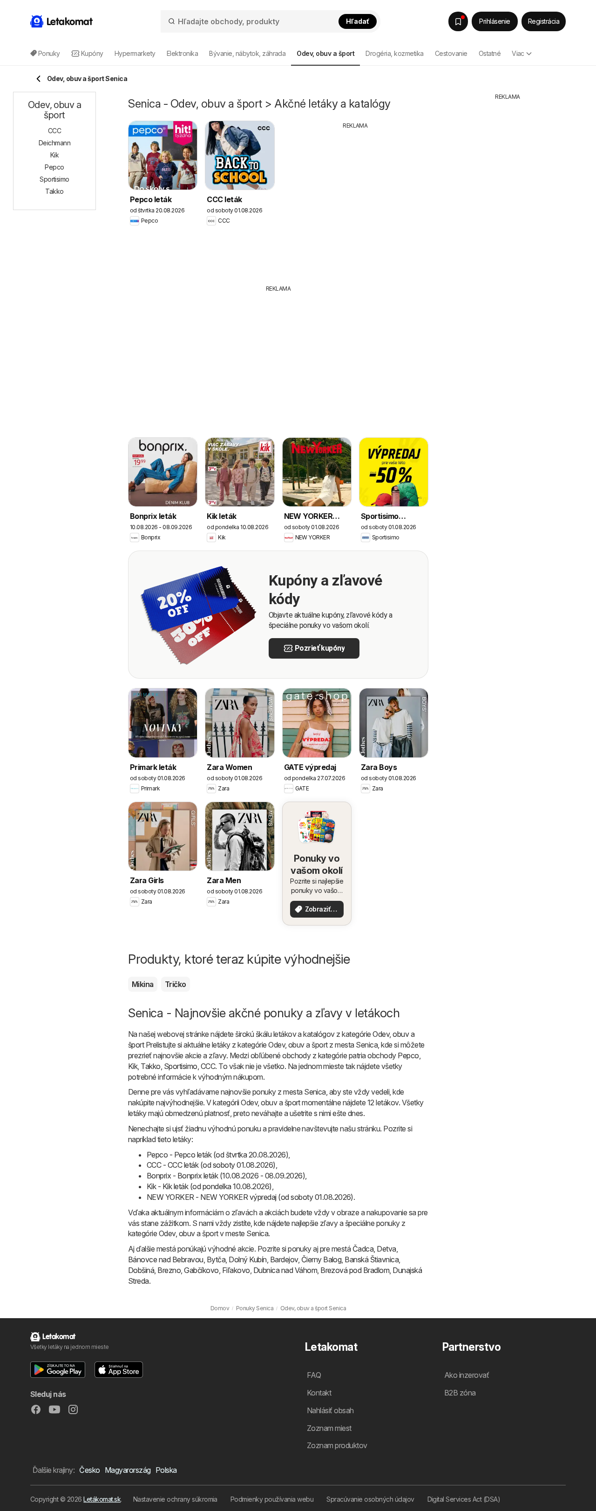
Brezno (169, 1270)
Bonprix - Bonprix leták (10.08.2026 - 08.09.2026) (226, 1175)
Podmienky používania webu (271, 1499)
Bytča (216, 1259)
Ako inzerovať (466, 1375)
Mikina (143, 984)
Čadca (362, 1248)
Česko (89, 1470)
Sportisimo (180, 1066)
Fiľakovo (236, 1270)
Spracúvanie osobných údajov (370, 1499)
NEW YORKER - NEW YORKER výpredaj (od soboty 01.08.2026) (250, 1197)
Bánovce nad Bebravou (165, 1259)
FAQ (314, 1375)
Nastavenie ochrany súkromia (175, 1499)
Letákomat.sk (102, 1499)
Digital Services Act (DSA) (464, 1499)
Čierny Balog (321, 1259)
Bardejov (284, 1259)
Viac (518, 53)
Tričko (175, 984)
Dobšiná (141, 1270)
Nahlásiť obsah (330, 1410)
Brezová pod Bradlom (354, 1270)
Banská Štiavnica (372, 1259)
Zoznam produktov (337, 1445)
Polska (166, 1470)
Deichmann (54, 143)
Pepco (408, 1055)
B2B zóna (460, 1392)
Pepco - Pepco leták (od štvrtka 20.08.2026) (217, 1154)
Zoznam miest (329, 1428)
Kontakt (319, 1392)
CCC (208, 1066)
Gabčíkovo (201, 1270)
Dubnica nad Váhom (285, 1270)
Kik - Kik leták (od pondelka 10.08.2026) (209, 1186)
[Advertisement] (355, 200)
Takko (150, 1066)
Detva (386, 1248)
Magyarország (128, 1470)
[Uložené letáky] (458, 21)
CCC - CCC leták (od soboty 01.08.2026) (211, 1165)
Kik (132, 1066)
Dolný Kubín (247, 1259)
